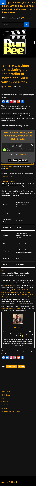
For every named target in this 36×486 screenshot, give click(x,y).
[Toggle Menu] (3, 2)
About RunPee (6, 392)
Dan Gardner (8, 86)
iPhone (24, 18)
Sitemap (4, 408)
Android (29, 18)
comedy (21, 366)
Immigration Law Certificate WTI (11, 411)
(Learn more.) (22, 154)
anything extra (11, 366)
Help (2, 398)
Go (27, 24)
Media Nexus (5, 395)
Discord (12, 308)
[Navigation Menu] (32, 42)
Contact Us (5, 401)
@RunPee (4, 308)
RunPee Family (6, 405)
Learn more (7, 176)
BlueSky (18, 308)
